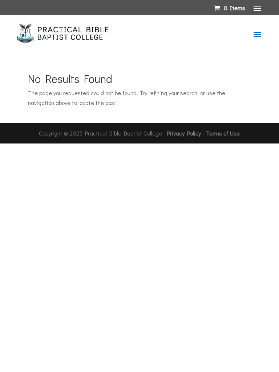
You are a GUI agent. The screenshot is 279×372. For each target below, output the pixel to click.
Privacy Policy (184, 133)
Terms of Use (223, 133)
